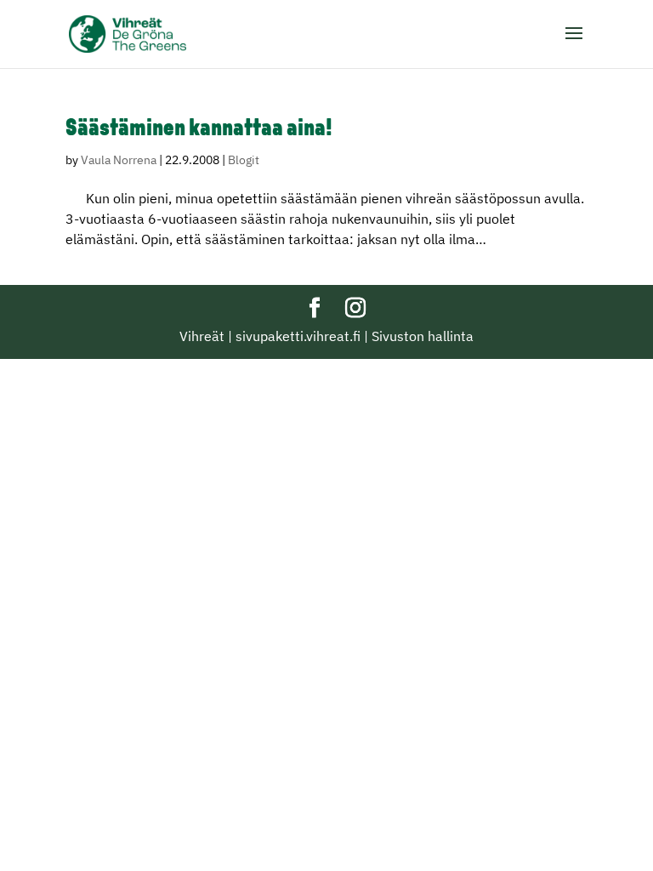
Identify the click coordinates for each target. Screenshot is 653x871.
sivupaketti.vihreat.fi (298, 335)
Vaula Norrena (118, 160)
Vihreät (201, 335)
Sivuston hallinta (423, 335)
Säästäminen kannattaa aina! (198, 129)
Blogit (243, 160)
